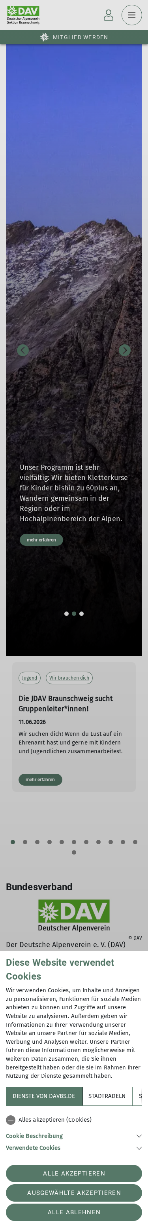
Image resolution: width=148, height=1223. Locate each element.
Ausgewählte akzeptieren (74, 1192)
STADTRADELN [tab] (107, 1096)
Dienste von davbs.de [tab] (44, 1096)
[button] (74, 1135)
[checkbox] (74, 1120)
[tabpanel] (74, 1132)
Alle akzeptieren (74, 1173)
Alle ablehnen (74, 1212)
